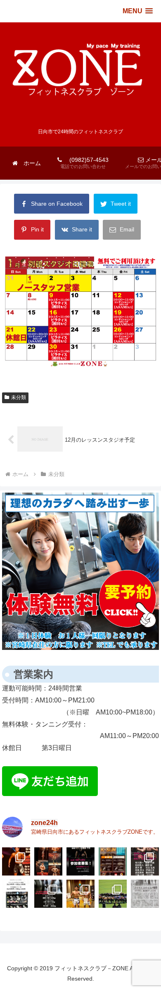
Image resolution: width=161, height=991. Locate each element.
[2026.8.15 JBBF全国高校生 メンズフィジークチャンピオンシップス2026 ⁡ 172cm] (16, 861)
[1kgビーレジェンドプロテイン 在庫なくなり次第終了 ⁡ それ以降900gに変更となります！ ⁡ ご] (16, 894)
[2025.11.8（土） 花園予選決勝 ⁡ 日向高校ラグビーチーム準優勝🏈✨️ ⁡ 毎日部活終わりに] (113, 894)
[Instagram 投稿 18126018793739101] (80, 861)
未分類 (18, 397)
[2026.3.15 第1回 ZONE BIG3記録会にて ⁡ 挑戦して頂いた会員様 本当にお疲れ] (145, 861)
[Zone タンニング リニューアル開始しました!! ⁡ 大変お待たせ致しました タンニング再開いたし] (113, 861)
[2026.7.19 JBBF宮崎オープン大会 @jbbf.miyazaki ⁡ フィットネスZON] (48, 861)
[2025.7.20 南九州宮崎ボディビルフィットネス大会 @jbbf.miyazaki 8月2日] (145, 894)
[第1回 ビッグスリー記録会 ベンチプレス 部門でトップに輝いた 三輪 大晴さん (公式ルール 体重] (48, 894)
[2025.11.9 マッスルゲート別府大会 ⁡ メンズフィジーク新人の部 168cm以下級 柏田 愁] (80, 894)
